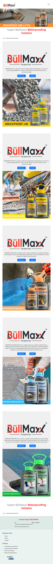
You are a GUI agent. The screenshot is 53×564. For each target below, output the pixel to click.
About (6, 538)
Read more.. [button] (21, 76)
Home (3, 38)
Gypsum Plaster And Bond (11, 548)
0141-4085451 (36, 522)
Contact (7, 540)
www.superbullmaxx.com (22, 526)
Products (5, 543)
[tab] (26, 533)
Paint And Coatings (9, 550)
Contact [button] (33, 76)
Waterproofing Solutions (11, 552)
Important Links (7, 533)
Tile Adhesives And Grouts (11, 546)
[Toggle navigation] (49, 4)
